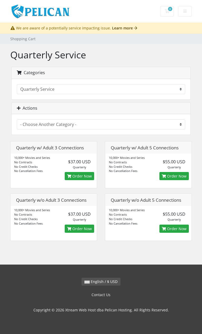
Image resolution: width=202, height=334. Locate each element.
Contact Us (101, 294)
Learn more (123, 28)
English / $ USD (104, 281)
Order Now (81, 176)
